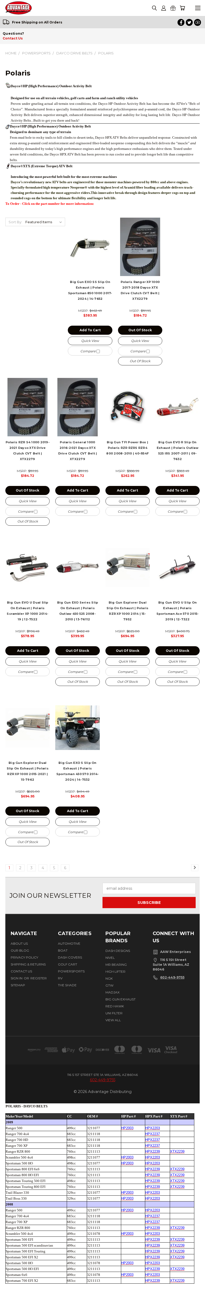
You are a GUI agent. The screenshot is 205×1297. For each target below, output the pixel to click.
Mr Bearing (116, 965)
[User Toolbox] (163, 8)
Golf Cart (67, 964)
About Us (19, 943)
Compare (88, 351)
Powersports (71, 971)
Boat (63, 950)
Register (38, 978)
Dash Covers (70, 957)
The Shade (67, 985)
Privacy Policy (24, 957)
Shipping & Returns (28, 964)
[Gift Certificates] (172, 8)
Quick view (90, 341)
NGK (109, 978)
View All (113, 1020)
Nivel (110, 958)
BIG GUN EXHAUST (120, 999)
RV (60, 978)
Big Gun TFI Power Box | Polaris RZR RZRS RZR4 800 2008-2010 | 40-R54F (127, 447)
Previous (10, 1288)
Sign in (17, 978)
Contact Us (13, 38)
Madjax (112, 992)
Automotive (69, 943)
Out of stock (140, 330)
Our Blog (20, 950)
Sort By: (15, 222)
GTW (109, 985)
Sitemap (18, 985)
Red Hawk (114, 1006)
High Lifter (115, 971)
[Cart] (182, 8)
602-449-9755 (172, 977)
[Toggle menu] (197, 8)
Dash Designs (117, 951)
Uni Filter (114, 1013)
